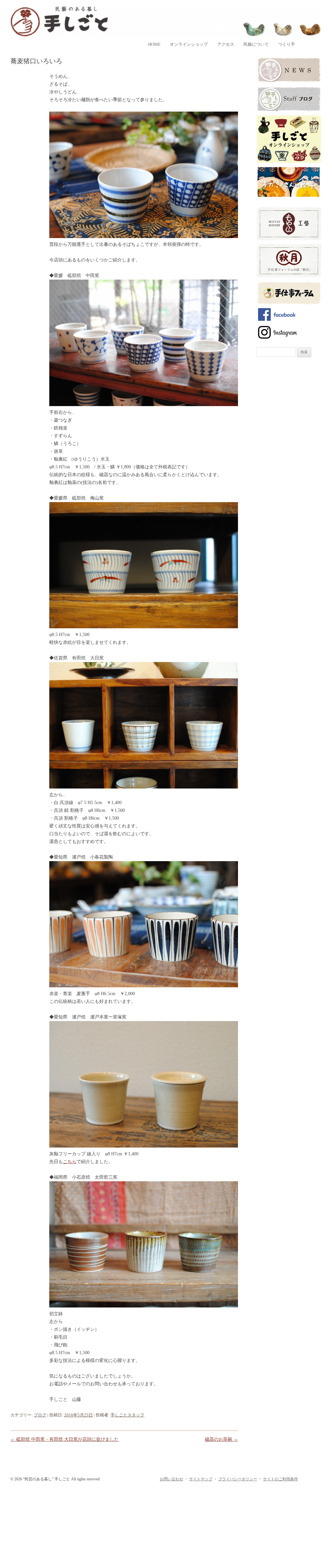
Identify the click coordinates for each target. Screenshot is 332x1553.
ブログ (40, 1415)
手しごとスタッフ (127, 1415)
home (154, 44)
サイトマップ (200, 1479)
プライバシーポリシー (237, 1479)
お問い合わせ (171, 1479)
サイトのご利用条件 (280, 1479)
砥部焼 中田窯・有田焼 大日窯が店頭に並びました (64, 1439)
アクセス (225, 44)
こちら (70, 1161)
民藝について (256, 44)
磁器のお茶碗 (221, 1439)
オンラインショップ (189, 44)
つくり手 (286, 44)
